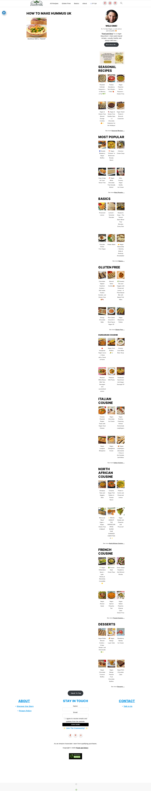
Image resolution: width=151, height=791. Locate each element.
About (84, 3)
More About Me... (111, 44)
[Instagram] (81, 735)
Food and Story (107, 34)
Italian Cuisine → (119, 462)
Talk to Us (128, 706)
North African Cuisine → (117, 543)
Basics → (122, 261)
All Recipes (54, 3)
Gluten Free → (120, 329)
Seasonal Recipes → (118, 130)
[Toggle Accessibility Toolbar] (4, 13)
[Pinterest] (75, 735)
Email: (75, 712)
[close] (76, 784)
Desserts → (121, 686)
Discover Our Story (25, 706)
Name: (75, 706)
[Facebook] (70, 735)
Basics (76, 3)
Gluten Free (66, 3)
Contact (127, 701)
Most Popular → (119, 192)
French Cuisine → (119, 618)
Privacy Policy (25, 711)
